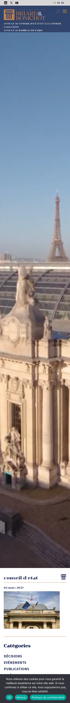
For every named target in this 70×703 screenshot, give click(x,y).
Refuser (21, 697)
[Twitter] (10, 3)
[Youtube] (16, 3)
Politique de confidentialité (48, 697)
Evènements (15, 662)
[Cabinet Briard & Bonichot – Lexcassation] (24, 14)
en (58, 2)
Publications (16, 668)
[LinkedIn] (5, 3)
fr (54, 2)
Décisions (13, 656)
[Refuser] (65, 688)
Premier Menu (65, 11)
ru (62, 2)
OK (9, 697)
